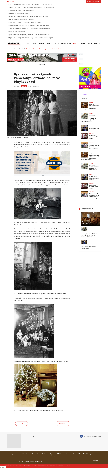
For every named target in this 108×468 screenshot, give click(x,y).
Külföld (59, 454)
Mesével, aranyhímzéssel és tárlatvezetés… (89, 222)
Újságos (97, 43)
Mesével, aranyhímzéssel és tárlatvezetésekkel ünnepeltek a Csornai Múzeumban (30, 4)
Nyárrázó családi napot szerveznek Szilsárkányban (22, 19)
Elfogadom (3, 467)
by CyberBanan (97, 461)
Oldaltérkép (35, 454)
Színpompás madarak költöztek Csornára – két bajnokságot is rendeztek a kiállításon (31, 7)
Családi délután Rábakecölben (16, 31)
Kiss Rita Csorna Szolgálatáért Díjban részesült (21, 10)
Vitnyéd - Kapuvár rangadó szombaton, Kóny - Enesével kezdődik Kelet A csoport (30, 38)
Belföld (75, 43)
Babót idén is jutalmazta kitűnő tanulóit (19, 13)
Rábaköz (49, 43)
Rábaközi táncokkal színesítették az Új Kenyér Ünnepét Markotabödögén (28, 16)
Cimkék (44, 454)
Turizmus (67, 454)
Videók (89, 43)
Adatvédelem (25, 454)
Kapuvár (41, 43)
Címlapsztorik (66, 43)
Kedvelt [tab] (85, 98)
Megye (57, 43)
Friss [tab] (85, 94)
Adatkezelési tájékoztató (62, 465)
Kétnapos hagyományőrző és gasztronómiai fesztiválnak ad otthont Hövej (28, 25)
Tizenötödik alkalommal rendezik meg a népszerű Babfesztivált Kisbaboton (29, 28)
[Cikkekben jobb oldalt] (90, 78)
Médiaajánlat (54, 456)
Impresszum (14, 454)
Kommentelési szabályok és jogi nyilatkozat (85, 454)
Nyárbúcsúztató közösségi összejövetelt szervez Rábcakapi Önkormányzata (29, 34)
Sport (83, 43)
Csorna (33, 43)
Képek (51, 454)
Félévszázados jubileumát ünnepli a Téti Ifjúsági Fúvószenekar (25, 22)
